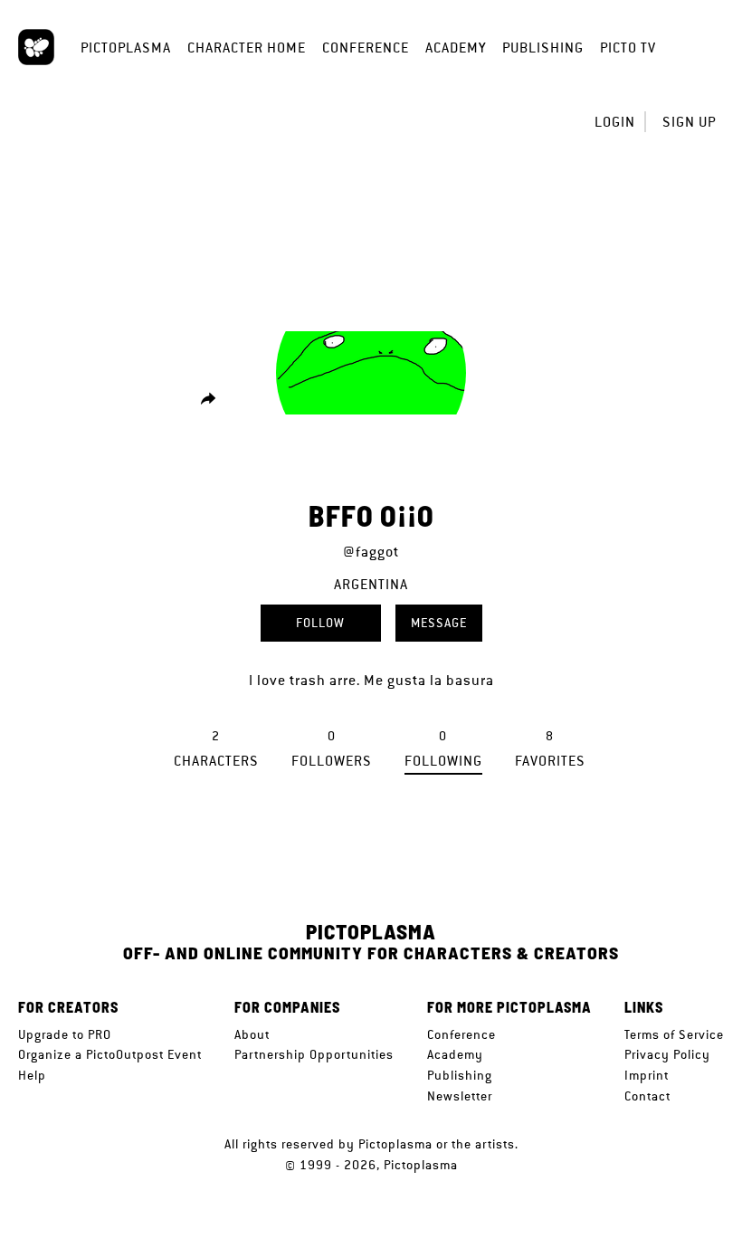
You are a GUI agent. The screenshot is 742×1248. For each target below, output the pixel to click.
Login (615, 121)
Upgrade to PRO (64, 1034)
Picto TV (628, 47)
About (252, 1034)
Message (439, 622)
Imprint (646, 1075)
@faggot (371, 551)
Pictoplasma (126, 47)
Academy (455, 47)
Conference (365, 47)
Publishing (543, 47)
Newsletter (459, 1096)
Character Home (246, 47)
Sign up (689, 121)
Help (32, 1075)
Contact (647, 1096)
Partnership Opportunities (314, 1054)
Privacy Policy (667, 1054)
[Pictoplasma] (36, 47)
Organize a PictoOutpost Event (110, 1054)
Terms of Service (674, 1034)
